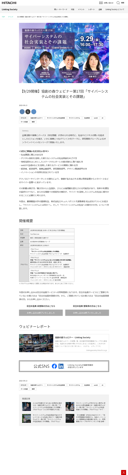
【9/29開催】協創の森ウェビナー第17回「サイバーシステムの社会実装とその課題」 (64, 94)
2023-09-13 (23, 105)
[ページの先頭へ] (123, 472)
